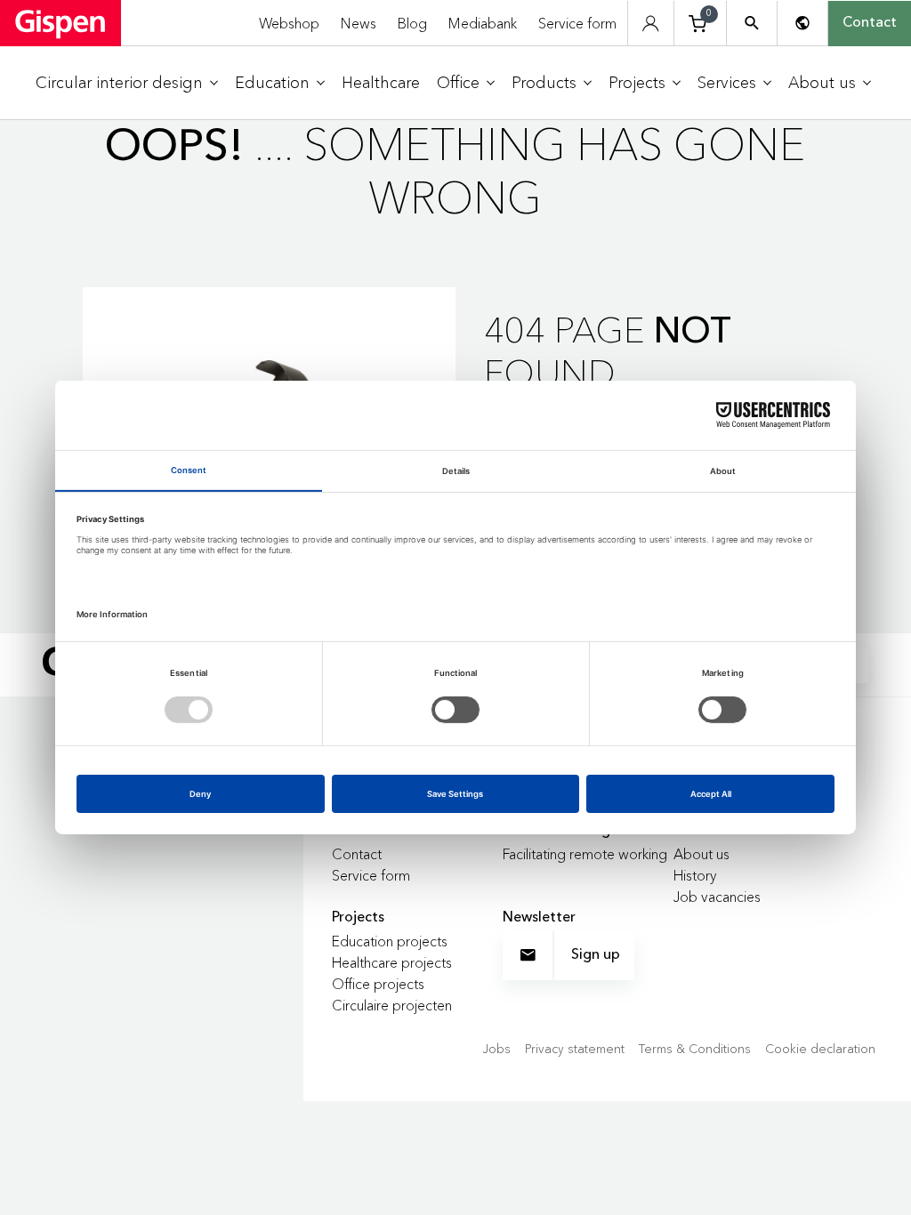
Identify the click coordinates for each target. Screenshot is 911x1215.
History (695, 875)
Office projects (378, 984)
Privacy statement (575, 1049)
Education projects (389, 941)
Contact (869, 23)
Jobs (496, 1049)
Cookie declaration (820, 1049)
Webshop (289, 23)
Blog (412, 23)
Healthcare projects (392, 962)
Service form (577, 23)
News (358, 23)
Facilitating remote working (585, 854)
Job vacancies (717, 896)
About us (701, 854)
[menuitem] (127, 83)
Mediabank (482, 23)
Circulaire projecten (392, 1005)
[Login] (650, 23)
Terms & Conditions (695, 1049)
